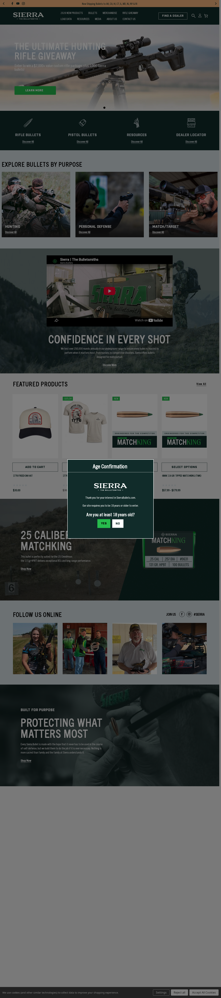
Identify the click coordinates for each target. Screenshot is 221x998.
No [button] (118, 524)
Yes (104, 523)
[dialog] (110, 499)
